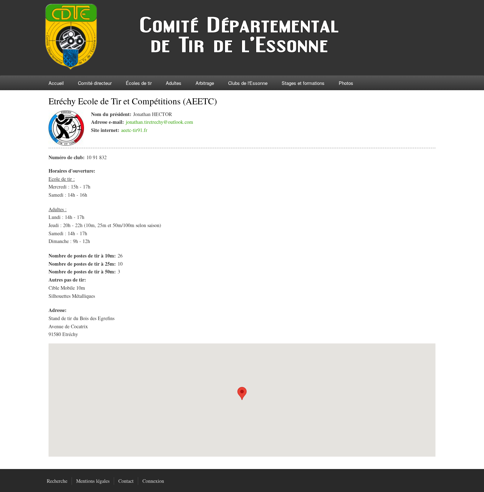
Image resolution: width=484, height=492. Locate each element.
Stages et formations (303, 83)
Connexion (153, 480)
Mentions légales (92, 480)
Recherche (57, 480)
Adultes (173, 83)
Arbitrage (205, 83)
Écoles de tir (139, 83)
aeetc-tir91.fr (134, 130)
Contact (126, 480)
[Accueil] (204, 68)
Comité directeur (95, 83)
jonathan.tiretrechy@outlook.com (159, 121)
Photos (346, 83)
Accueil (56, 83)
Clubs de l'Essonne (248, 83)
